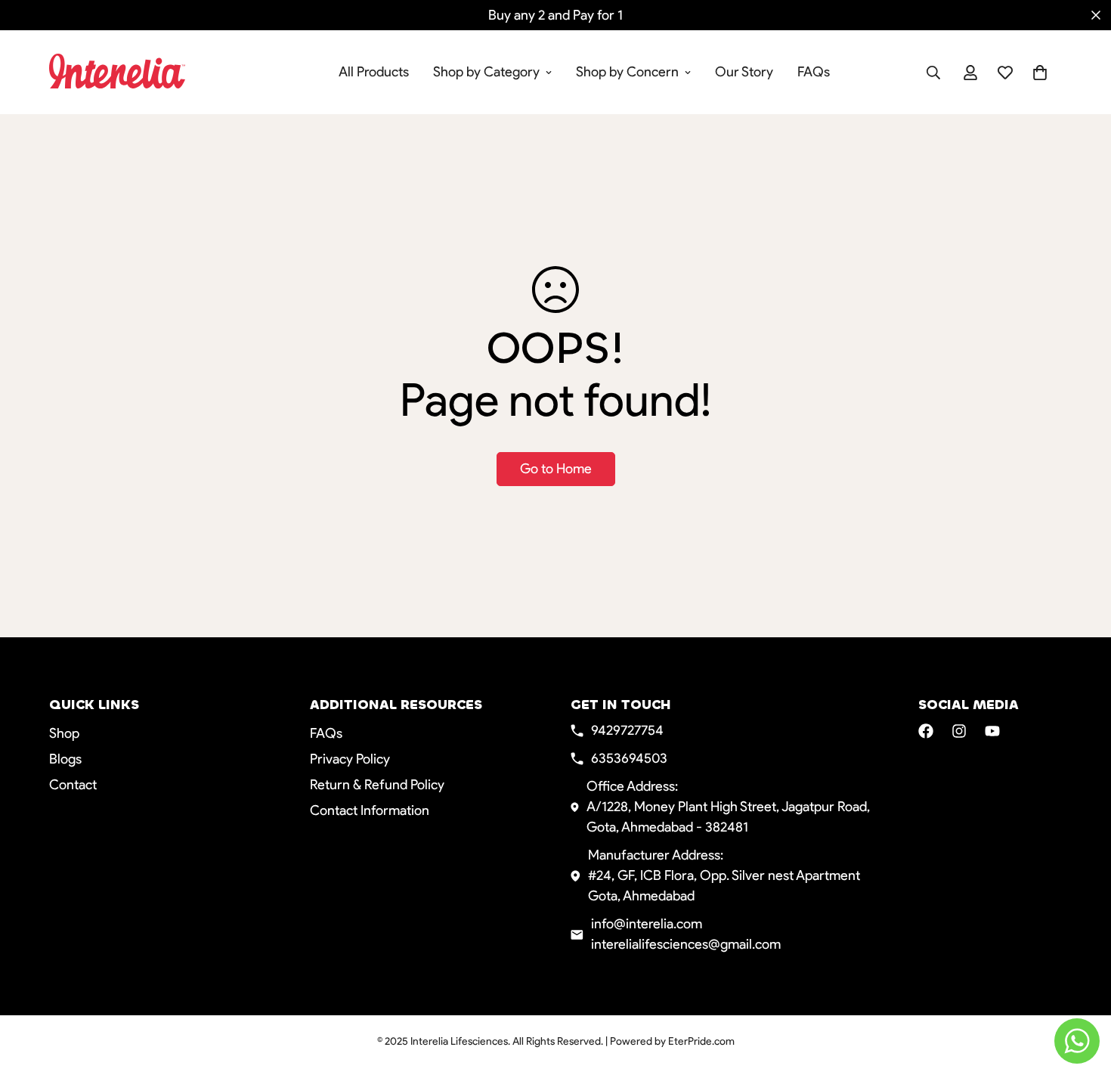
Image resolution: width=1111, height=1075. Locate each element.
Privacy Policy (350, 759)
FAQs (813, 72)
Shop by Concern (627, 72)
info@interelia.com (646, 923)
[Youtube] (992, 731)
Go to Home (556, 468)
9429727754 (627, 730)
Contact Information (369, 810)
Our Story (744, 72)
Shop (64, 733)
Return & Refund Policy (377, 784)
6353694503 (629, 758)
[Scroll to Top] (1081, 992)
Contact (73, 784)
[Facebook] (925, 731)
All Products (374, 72)
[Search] (933, 72)
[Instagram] (959, 731)
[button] (1040, 72)
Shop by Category (486, 72)
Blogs (65, 759)
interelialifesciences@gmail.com (686, 944)
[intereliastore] (145, 72)
